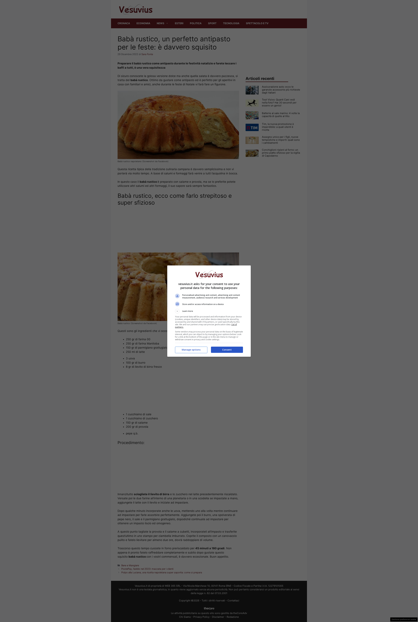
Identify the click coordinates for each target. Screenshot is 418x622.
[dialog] (209, 311)
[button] (209, 311)
